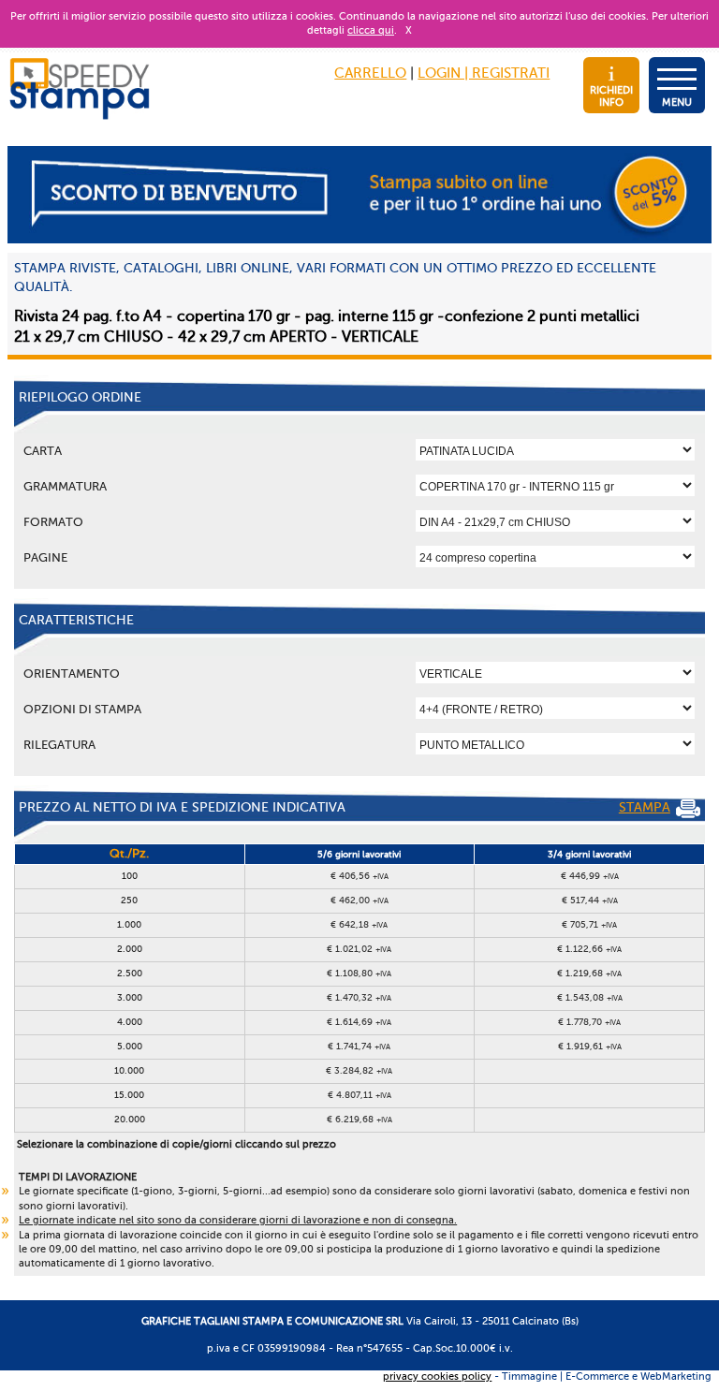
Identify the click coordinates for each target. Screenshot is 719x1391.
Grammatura (65, 486)
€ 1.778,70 (589, 1022)
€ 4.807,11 (359, 1095)
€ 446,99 (590, 876)
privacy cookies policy (437, 1376)
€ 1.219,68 (589, 973)
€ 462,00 (359, 900)
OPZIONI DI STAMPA (82, 709)
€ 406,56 (359, 876)
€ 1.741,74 (359, 1046)
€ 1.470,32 (359, 997)
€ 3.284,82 (359, 1070)
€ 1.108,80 (359, 973)
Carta (42, 451)
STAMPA (644, 807)
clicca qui (370, 30)
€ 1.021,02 (359, 949)
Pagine (45, 557)
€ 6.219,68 (359, 1119)
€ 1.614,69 (359, 1022)
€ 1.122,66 (589, 949)
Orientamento (71, 673)
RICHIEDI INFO (611, 96)
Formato (53, 522)
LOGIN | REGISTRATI (484, 73)
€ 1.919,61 (590, 1046)
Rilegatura (59, 745)
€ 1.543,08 (590, 997)
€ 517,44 (590, 900)
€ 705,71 (589, 924)
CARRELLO (370, 73)
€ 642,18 (359, 924)
